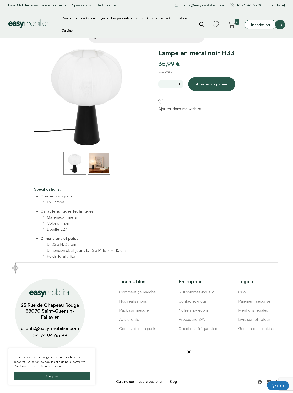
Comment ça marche (137, 291)
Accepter (52, 376)
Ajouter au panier (212, 84)
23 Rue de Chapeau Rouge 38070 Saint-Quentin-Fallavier (50, 311)
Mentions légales (253, 310)
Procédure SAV (192, 319)
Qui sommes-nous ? (196, 291)
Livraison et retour (254, 319)
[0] (232, 24)
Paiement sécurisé (254, 301)
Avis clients (129, 319)
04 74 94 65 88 (49, 335)
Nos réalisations (133, 301)
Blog (173, 381)
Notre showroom (193, 310)
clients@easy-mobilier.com (202, 5)
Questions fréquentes (198, 328)
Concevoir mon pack (137, 328)
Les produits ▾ (121, 18)
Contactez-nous (193, 301)
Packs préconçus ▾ (94, 18)
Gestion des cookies (256, 328)
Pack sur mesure (134, 310)
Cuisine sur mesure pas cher (139, 381)
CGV (242, 291)
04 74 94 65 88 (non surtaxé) (260, 5)
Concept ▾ (69, 18)
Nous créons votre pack (153, 18)
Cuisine (67, 30)
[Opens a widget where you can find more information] (278, 386)
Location (180, 18)
